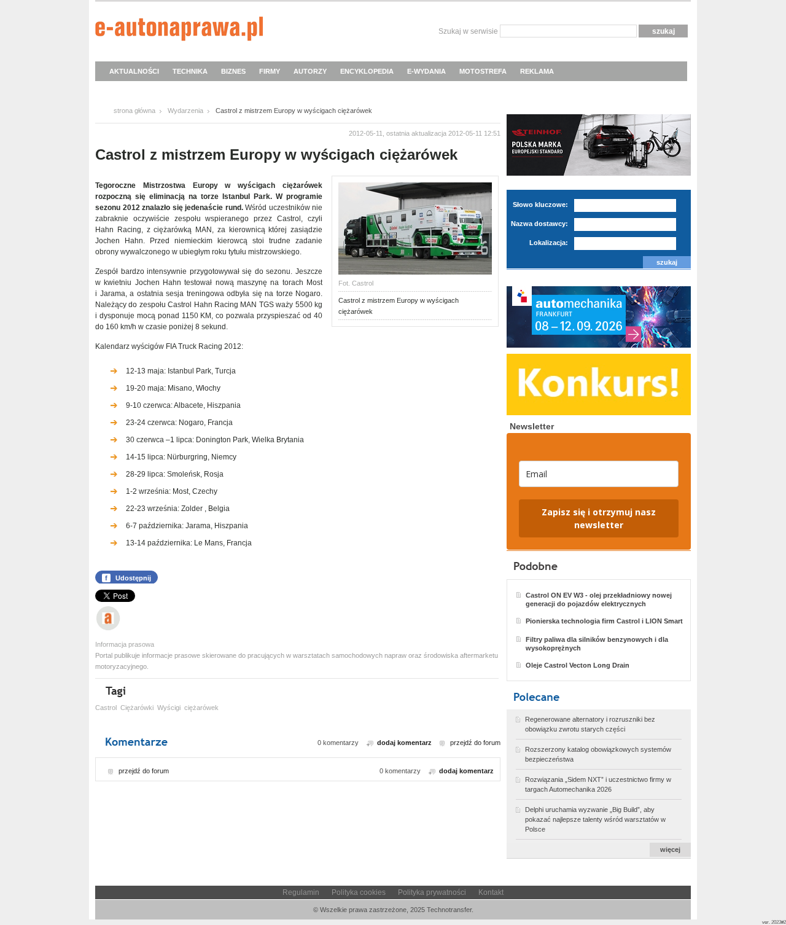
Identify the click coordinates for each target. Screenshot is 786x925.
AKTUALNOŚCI (134, 71)
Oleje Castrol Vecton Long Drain (577, 665)
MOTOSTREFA (483, 71)
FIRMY (269, 71)
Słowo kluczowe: (540, 204)
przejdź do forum (475, 742)
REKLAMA (537, 71)
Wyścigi (169, 707)
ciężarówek (201, 707)
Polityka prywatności (432, 892)
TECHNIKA (190, 71)
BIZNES (233, 71)
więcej (670, 849)
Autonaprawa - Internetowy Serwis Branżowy (179, 30)
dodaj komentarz (404, 742)
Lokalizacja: (548, 242)
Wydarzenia (185, 110)
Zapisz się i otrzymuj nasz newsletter (599, 518)
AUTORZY (310, 71)
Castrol (106, 707)
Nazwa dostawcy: (539, 223)
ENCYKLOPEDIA (367, 71)
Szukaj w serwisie (468, 31)
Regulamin (300, 892)
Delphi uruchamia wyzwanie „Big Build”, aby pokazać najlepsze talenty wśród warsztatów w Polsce (595, 819)
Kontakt (491, 892)
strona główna (134, 110)
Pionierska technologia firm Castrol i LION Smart (604, 621)
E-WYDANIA (426, 71)
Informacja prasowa (124, 644)
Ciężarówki (137, 707)
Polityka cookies (359, 892)
